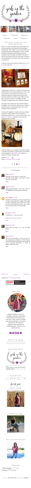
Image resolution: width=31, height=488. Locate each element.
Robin (7, 174)
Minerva (24, 38)
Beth (6, 46)
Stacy (7, 236)
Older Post (5, 274)
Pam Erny (8, 213)
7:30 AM (15, 197)
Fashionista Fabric (16, 153)
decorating (8, 159)
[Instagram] (13, 333)
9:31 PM (11, 236)
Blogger (26, 477)
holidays (13, 159)
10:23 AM (12, 225)
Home (15, 274)
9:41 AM (13, 213)
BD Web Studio (12, 477)
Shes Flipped (9, 197)
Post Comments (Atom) (14, 277)
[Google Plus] (18, 333)
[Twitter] (21, 333)
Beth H (7, 225)
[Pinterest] (10, 333)
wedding (18, 159)
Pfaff (15, 38)
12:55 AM (11, 174)
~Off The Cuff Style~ (16, 218)
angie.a (7, 186)
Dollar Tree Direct (6, 117)
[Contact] (16, 333)
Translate (13, 470)
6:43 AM (12, 186)
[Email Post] (12, 157)
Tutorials (14, 35)
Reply (7, 181)
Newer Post (26, 274)
